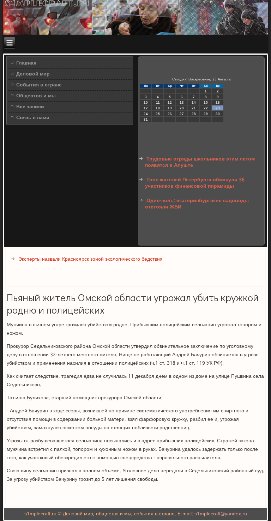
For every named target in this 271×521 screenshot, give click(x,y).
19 (170, 108)
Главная (26, 63)
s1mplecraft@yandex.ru (220, 514)
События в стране (39, 85)
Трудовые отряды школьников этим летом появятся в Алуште (200, 162)
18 (158, 108)
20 (182, 108)
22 (206, 108)
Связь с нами (32, 118)
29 (206, 114)
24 (146, 114)
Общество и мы (36, 96)
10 (146, 102)
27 (182, 114)
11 (158, 102)
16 (218, 102)
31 (146, 119)
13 (182, 102)
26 (170, 114)
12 (170, 102)
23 (218, 108)
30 (218, 114)
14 (194, 102)
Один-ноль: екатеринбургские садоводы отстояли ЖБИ (197, 203)
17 (146, 108)
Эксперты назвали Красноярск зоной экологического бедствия (90, 259)
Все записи (30, 107)
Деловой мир (33, 74)
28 (194, 114)
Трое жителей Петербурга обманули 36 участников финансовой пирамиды (195, 183)
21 (194, 108)
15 (206, 102)
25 (158, 114)
